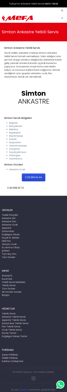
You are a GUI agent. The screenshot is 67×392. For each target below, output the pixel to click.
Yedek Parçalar (10, 215)
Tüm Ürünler (8, 257)
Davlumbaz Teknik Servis (15, 323)
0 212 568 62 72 (15, 187)
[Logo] (17, 18)
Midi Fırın (6, 241)
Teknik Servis (9, 285)
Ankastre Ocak (10, 224)
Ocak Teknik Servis (12, 329)
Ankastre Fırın (9, 221)
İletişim (6, 295)
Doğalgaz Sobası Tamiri (14, 336)
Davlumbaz (8, 231)
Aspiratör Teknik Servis (14, 320)
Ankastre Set (9, 218)
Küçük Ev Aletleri (10, 237)
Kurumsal (7, 278)
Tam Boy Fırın (9, 254)
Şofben (6, 250)
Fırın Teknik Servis (11, 326)
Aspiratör (7, 228)
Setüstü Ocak (9, 244)
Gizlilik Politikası (10, 358)
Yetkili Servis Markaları (13, 282)
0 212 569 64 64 (33, 177)
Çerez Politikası (10, 354)
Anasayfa (7, 275)
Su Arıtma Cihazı (11, 247)
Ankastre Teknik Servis (14, 316)
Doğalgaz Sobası (11, 234)
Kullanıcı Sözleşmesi (12, 361)
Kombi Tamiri (9, 333)
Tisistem (23, 389)
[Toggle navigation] (62, 18)
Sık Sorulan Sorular (12, 291)
